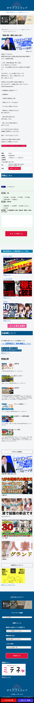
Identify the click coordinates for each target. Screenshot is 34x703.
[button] (30, 617)
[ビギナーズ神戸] (17, 266)
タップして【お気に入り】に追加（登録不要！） (13, 145)
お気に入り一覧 (24, 700)
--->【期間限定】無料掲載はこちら (16, 343)
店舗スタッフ (6, 353)
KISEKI (5, 301)
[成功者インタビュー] (25, 19)
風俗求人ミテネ (6, 677)
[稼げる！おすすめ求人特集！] (8, 19)
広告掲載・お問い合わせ (17, 694)
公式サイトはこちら (15, 168)
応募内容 (6, 201)
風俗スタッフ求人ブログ (8, 585)
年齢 (5, 193)
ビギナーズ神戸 (7, 256)
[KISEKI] (17, 311)
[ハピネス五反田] (17, 288)
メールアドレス (8, 186)
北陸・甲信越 (14, 348)
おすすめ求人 (6, 348)
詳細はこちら (7, 275)
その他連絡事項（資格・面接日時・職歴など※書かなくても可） (16, 211)
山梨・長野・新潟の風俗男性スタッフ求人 (12, 350)
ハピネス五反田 (7, 279)
